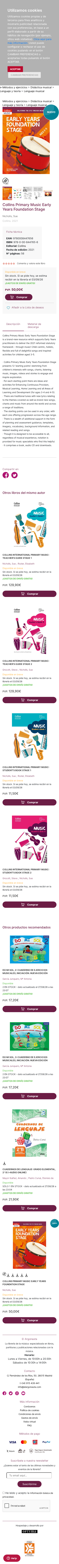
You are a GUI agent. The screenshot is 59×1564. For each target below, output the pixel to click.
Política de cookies (29, 1410)
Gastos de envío (29, 1417)
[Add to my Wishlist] (8, 307)
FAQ (29, 1425)
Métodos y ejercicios (14, 87)
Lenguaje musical (34, 91)
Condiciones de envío (30, 1414)
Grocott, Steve (10, 669)
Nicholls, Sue (9, 563)
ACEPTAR (15, 69)
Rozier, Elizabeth (26, 563)
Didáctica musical (41, 87)
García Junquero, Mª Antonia (17, 978)
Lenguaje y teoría (10, 91)
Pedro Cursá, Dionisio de (40, 1178)
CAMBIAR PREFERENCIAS (24, 75)
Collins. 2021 (10, 220)
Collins (22, 245)
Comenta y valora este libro (31, 263)
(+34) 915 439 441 (29, 1383)
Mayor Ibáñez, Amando (15, 1178)
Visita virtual (29, 1421)
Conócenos (29, 1406)
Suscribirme (29, 1484)
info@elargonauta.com (29, 1387)
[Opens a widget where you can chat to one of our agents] (11, 1558)
